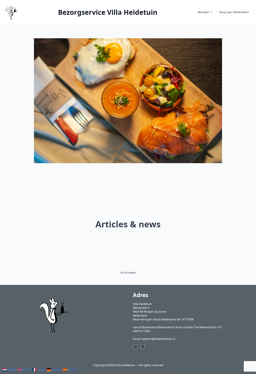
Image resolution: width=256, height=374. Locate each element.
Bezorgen (203, 12)
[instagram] (135, 346)
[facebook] (142, 346)
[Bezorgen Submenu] (212, 12)
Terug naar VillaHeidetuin (234, 12)
